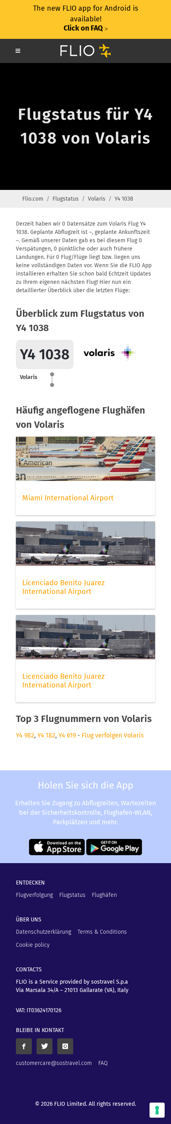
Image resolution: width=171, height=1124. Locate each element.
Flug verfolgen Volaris (113, 735)
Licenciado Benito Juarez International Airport (63, 587)
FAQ (103, 1063)
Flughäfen (104, 895)
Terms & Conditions (102, 932)
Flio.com (32, 198)
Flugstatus (65, 198)
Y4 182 (46, 735)
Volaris (96, 198)
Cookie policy (33, 945)
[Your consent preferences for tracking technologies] (157, 1110)
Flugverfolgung (34, 895)
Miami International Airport (68, 498)
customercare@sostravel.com (54, 1063)
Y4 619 (67, 735)
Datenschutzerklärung (43, 932)
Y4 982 (25, 735)
